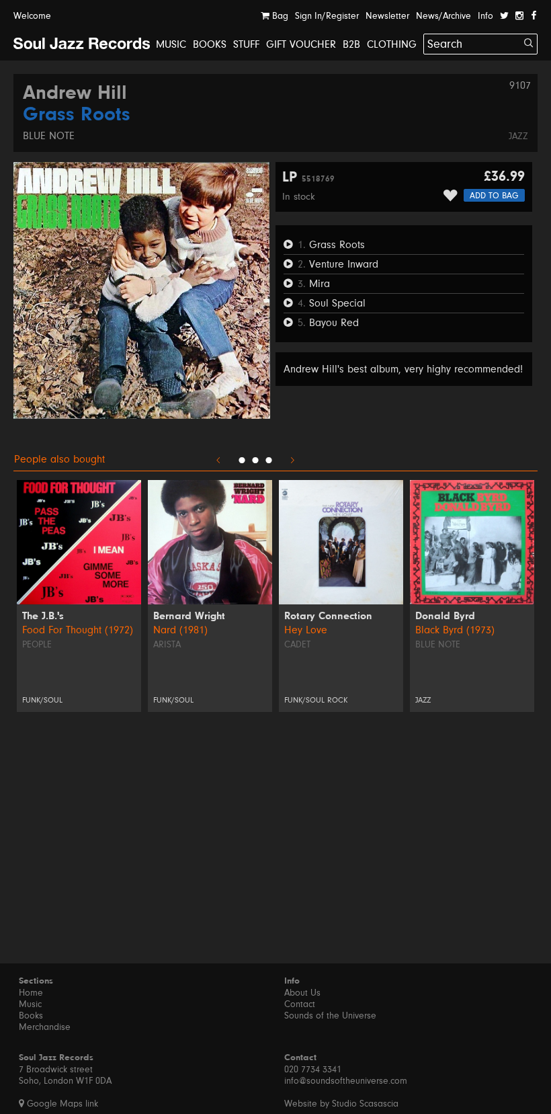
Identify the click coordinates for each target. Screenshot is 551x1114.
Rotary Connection (328, 616)
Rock (337, 700)
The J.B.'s (43, 616)
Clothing (392, 44)
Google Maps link (61, 1104)
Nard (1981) (180, 630)
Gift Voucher (301, 44)
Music (171, 44)
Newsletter (387, 16)
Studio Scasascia (365, 1104)
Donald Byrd (445, 616)
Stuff (246, 44)
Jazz (518, 136)
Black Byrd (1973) (455, 630)
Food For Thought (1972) (77, 630)
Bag (278, 16)
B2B (351, 44)
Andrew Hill (75, 94)
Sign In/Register (327, 16)
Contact (299, 1004)
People (37, 644)
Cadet (297, 644)
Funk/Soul (42, 700)
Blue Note (49, 136)
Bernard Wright (189, 616)
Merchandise (45, 1027)
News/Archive (443, 16)
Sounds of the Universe (330, 1015)
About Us (302, 993)
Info (485, 16)
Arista (167, 644)
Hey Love (305, 630)
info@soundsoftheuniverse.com (345, 1081)
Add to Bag (494, 195)
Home (31, 993)
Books (209, 44)
